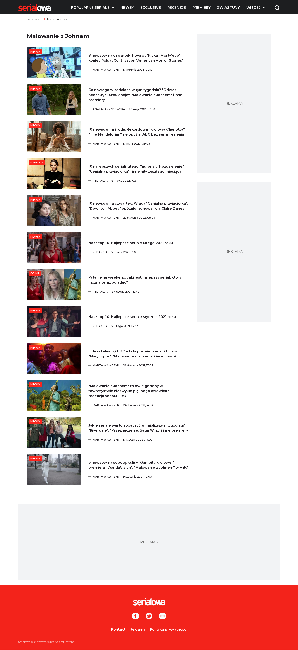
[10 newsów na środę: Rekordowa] (54, 136)
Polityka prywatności (168, 629)
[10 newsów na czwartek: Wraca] (54, 210)
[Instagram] (162, 616)
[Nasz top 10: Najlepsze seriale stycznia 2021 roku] (54, 321)
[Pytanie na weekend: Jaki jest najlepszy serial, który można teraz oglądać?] (54, 284)
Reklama (138, 629)
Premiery (201, 7)
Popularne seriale (90, 7)
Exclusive (150, 7)
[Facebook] (135, 616)
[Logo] (34, 7)
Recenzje (176, 7)
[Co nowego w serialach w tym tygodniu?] (54, 99)
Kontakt (118, 629)
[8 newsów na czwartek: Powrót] (54, 62)
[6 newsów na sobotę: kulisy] (54, 469)
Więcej (253, 7)
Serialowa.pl (34, 18)
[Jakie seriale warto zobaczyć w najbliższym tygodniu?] (54, 432)
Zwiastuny (228, 7)
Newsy (127, 7)
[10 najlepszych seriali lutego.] (54, 173)
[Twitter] (149, 616)
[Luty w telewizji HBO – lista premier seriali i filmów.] (54, 358)
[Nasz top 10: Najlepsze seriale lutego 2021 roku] (54, 247)
